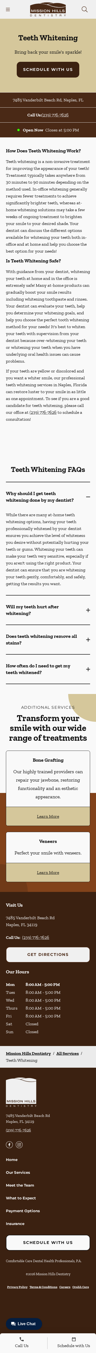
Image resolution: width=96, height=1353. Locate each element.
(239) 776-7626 (55, 115)
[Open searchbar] (84, 9)
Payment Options (23, 1210)
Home (11, 1159)
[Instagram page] (19, 1144)
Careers (64, 1287)
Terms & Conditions (43, 1287)
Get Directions (48, 954)
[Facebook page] (9, 1144)
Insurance (15, 1223)
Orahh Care (80, 1287)
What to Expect (21, 1198)
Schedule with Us (48, 69)
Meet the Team (20, 1185)
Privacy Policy (17, 1287)
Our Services (18, 1172)
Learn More (48, 816)
